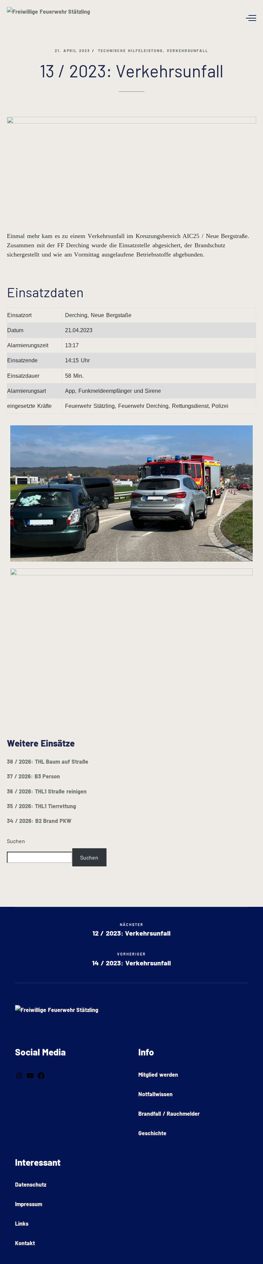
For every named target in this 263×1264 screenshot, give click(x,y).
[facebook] (41, 1075)
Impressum (28, 1204)
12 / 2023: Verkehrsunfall (131, 929)
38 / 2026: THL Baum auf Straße (47, 761)
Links (21, 1223)
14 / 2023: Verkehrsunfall (131, 963)
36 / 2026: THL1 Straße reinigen (47, 791)
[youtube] (30, 1075)
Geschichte (152, 1133)
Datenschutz (30, 1184)
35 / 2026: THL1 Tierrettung (41, 806)
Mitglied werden (158, 1074)
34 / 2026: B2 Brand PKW (39, 820)
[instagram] (19, 1075)
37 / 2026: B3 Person (33, 776)
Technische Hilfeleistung (130, 50)
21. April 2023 (72, 50)
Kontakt (25, 1243)
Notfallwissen (155, 1094)
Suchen (16, 841)
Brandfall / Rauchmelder (169, 1113)
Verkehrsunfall (187, 50)
